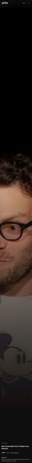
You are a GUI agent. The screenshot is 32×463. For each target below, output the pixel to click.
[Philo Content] (29, 3)
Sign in (24, 3)
